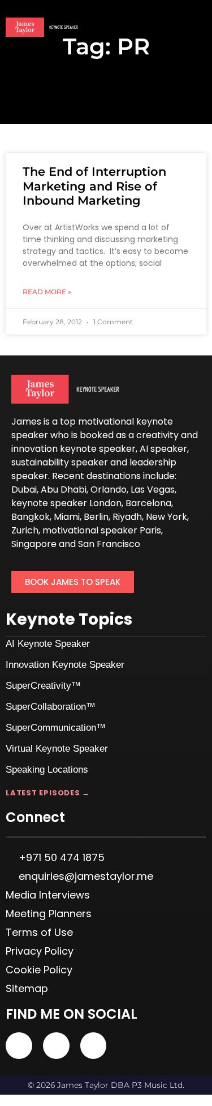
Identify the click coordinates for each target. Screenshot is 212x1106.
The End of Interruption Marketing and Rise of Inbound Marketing (94, 185)
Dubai (24, 489)
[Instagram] (93, 1045)
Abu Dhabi (63, 489)
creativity (157, 435)
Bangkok (30, 516)
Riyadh (127, 516)
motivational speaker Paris (101, 530)
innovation (34, 448)
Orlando (108, 489)
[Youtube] (19, 1045)
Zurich (24, 530)
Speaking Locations (47, 769)
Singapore (34, 543)
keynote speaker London (66, 503)
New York (166, 516)
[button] (198, 28)
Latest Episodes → (48, 792)
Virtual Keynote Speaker (57, 748)
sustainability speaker (59, 462)
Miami (67, 516)
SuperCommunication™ (56, 727)
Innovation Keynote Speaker (65, 664)
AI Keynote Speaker (48, 643)
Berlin (96, 516)
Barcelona (148, 503)
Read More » (47, 291)
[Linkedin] (56, 1045)
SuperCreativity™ (43, 685)
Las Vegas (153, 489)
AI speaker (163, 448)
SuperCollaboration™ (51, 706)
